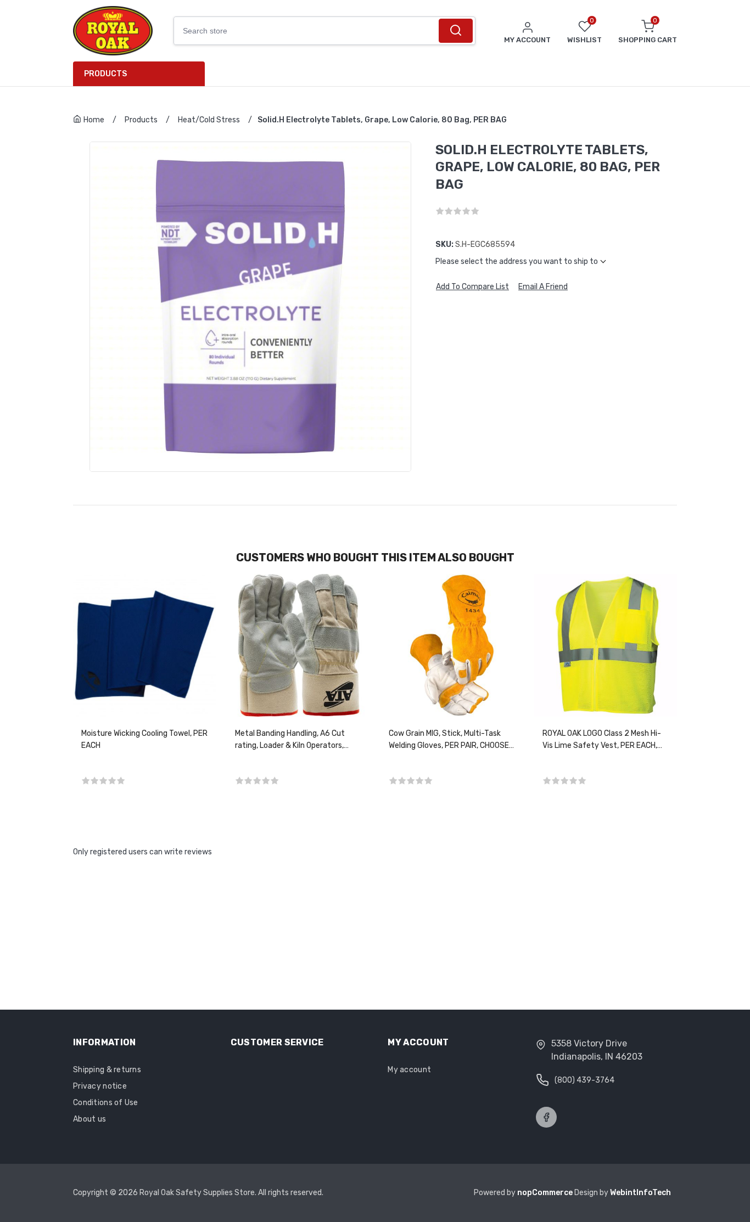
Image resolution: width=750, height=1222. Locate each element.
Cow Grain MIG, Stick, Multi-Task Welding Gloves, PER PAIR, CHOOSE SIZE (449, 740)
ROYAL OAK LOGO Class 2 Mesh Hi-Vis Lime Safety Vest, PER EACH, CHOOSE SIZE (601, 740)
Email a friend (543, 287)
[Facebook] (546, 1117)
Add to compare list (472, 287)
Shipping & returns (107, 1069)
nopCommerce (545, 1192)
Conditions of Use (105, 1102)
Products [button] (105, 73)
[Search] (455, 31)
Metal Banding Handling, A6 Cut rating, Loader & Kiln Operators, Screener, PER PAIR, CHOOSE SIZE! (294, 740)
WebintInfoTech (640, 1192)
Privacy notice (100, 1086)
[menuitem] (143, 73)
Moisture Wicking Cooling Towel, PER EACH (144, 739)
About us (89, 1119)
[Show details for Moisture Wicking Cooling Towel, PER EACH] (144, 645)
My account (409, 1069)
